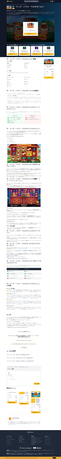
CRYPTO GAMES (21, 439)
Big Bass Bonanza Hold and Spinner (38, 400)
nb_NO (22, 258)
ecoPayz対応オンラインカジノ (36, 439)
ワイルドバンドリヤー (27, 393)
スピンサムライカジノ (22, 442)
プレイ (49, 77)
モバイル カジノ (9, 442)
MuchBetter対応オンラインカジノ (36, 442)
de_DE (11, 258)
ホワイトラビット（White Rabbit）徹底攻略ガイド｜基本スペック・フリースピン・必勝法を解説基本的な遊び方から (24, 336)
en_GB (13, 258)
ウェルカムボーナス (18, 250)
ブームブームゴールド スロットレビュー (24, 340)
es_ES (18, 258)
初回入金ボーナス (32, 250)
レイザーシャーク (47, 439)
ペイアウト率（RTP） (22, 168)
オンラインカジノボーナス (11, 439)
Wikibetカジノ (21, 440)
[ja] (52, 1)
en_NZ (16, 258)
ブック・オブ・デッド (48, 442)
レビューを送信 (36, 383)
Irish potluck (23, 347)
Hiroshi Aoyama (12, 10)
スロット (13, 4)
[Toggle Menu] (53, 1)
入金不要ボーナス (26, 250)
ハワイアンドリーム (12, 392)
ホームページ (9, 4)
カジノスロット (30, 131)
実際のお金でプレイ (30, 33)
